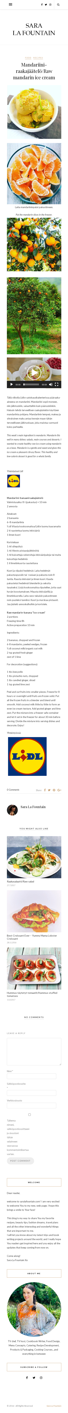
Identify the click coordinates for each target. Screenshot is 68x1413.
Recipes (38, 57)
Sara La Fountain (33, 807)
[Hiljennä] (51, 384)
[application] (34, 372)
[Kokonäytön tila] (56, 384)
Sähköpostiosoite (14, 1085)
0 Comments (13, 789)
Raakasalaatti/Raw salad (20, 881)
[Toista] (11, 384)
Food (28, 57)
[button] (34, 373)
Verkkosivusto (14, 1100)
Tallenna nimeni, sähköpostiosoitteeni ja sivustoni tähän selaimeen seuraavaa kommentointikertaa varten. (14, 1137)
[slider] (31, 384)
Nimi (10, 1071)
